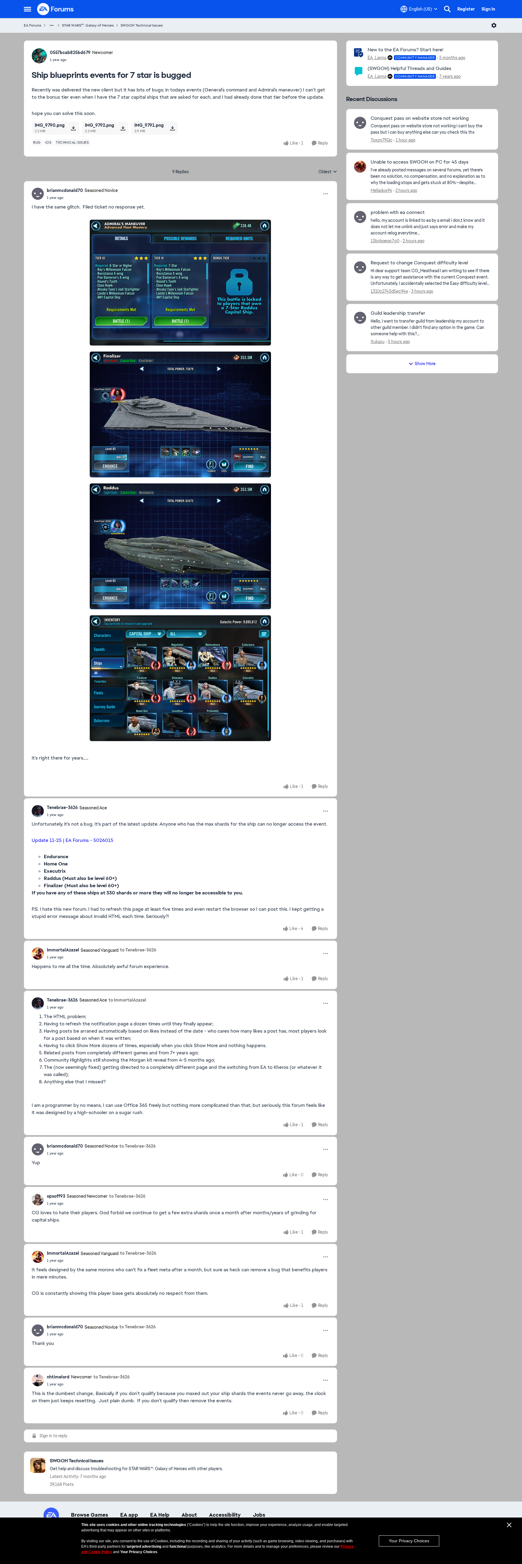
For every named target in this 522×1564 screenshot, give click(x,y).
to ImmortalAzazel (127, 1000)
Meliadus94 (381, 190)
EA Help (159, 1514)
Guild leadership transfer (398, 313)
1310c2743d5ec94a (389, 291)
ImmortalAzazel (63, 950)
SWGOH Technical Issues (142, 25)
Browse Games (89, 1514)
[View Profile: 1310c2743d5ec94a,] (360, 267)
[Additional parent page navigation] (51, 25)
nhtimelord (58, 1377)
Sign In (488, 9)
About (189, 1514)
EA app (129, 1514)
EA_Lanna (377, 57)
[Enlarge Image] (180, 283)
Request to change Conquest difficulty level (419, 263)
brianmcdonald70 (65, 190)
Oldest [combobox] (327, 172)
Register (466, 9)
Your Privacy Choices (409, 1540)
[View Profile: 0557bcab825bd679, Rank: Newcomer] (39, 55)
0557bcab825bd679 (70, 52)
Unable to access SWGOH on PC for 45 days (420, 162)
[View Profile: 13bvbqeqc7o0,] (360, 217)
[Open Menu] (494, 25)
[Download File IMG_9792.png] (122, 128)
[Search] (447, 9)
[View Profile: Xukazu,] (360, 318)
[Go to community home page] (55, 9)
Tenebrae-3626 (62, 807)
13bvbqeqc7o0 (385, 241)
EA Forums (32, 25)
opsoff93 (56, 1196)
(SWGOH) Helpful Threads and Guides (409, 68)
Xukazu (378, 341)
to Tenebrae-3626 (138, 950)
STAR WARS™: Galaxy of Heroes (88, 25)
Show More (425, 363)
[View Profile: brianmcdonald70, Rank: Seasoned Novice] (38, 194)
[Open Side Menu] (27, 9)
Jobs (259, 1514)
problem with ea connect (398, 212)
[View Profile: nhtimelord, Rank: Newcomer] (38, 1380)
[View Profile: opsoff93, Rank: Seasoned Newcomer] (38, 1199)
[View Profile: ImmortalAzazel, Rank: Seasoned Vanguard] (38, 954)
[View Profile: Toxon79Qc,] (360, 123)
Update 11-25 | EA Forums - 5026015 (72, 840)
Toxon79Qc (381, 140)
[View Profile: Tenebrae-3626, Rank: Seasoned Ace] (38, 811)
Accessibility (225, 1514)
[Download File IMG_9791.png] (172, 128)
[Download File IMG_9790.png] (73, 128)
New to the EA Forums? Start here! (405, 49)
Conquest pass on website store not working (420, 118)
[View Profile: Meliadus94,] (360, 167)
